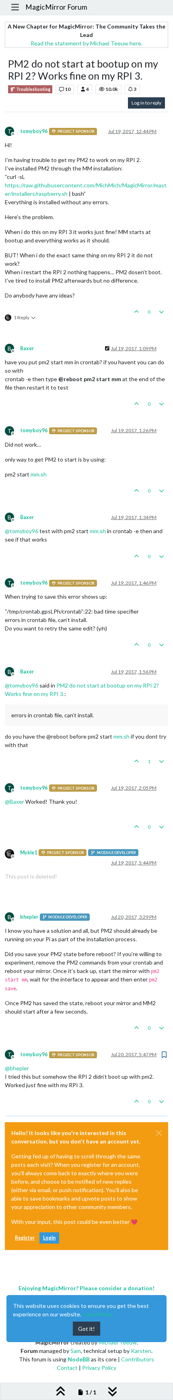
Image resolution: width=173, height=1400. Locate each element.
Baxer (27, 348)
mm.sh (39, 474)
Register (25, 1238)
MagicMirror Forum (56, 7)
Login (49, 1238)
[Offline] (12, 853)
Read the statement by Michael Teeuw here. (86, 43)
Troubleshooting (32, 89)
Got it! (86, 1328)
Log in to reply (146, 103)
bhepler (29, 917)
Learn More (97, 1314)
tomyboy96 (33, 131)
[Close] (159, 1133)
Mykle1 (28, 853)
